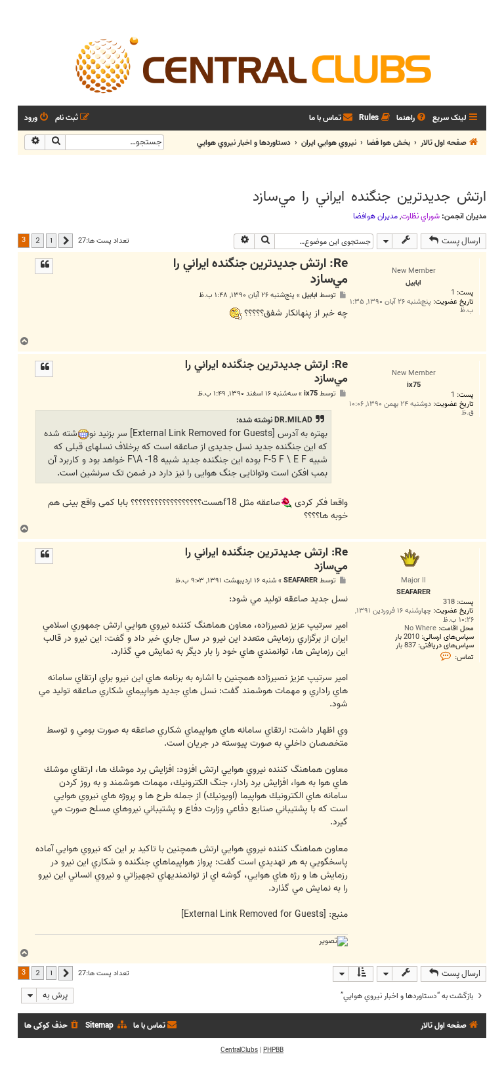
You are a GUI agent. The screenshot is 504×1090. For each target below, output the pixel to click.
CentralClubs (239, 1050)
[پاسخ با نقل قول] (44, 266)
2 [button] (37, 240)
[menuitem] (412, 118)
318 (449, 602)
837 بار (406, 645)
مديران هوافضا (375, 216)
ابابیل (310, 295)
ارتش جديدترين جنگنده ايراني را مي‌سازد (369, 197)
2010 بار (407, 637)
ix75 (311, 394)
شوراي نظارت (420, 216)
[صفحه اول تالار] (252, 64)
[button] (65, 240)
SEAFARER (301, 580)
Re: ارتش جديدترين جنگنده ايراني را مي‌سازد (260, 271)
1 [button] (51, 240)
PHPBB (273, 1050)
